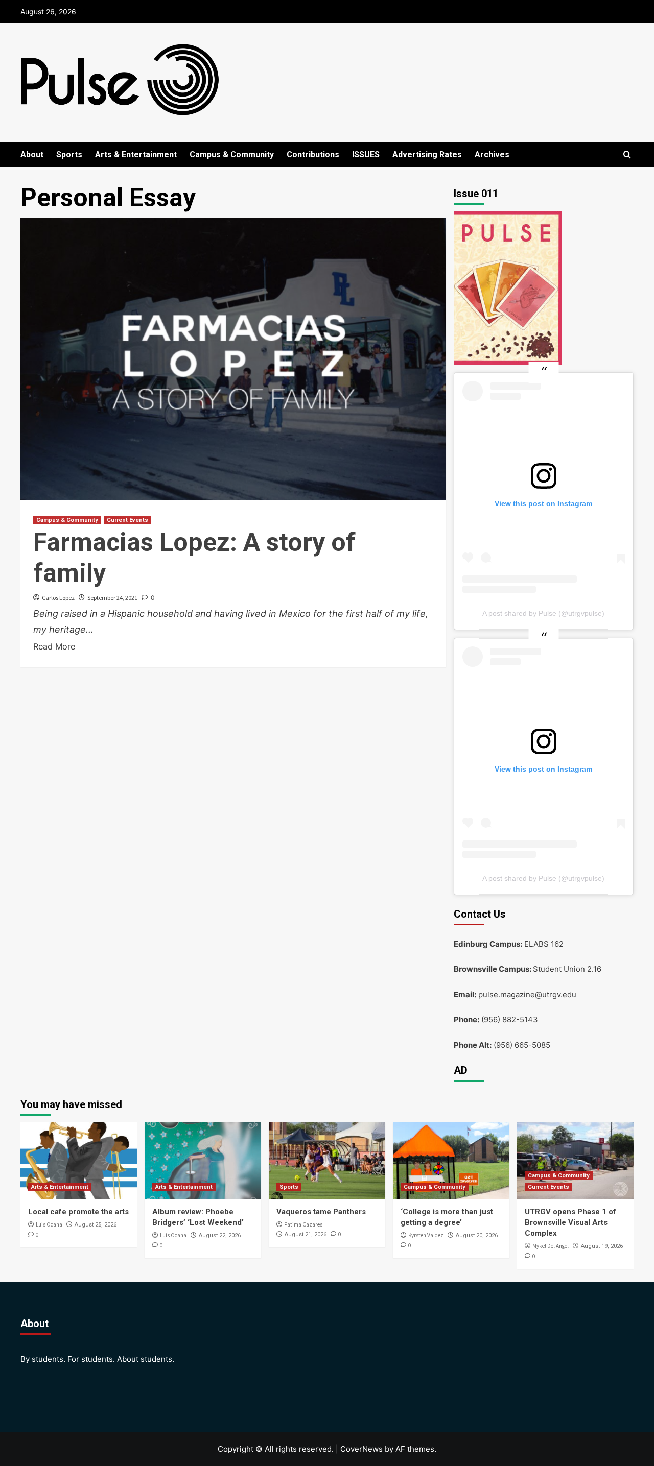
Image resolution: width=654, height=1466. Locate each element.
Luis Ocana (49, 1224)
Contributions (313, 154)
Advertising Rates (427, 154)
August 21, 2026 (305, 1234)
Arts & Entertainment (136, 154)
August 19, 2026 (602, 1246)
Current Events (127, 520)
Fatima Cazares (303, 1224)
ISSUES (366, 154)
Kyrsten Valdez (425, 1235)
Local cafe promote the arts (78, 1211)
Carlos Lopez (58, 598)
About (31, 154)
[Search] (627, 155)
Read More (54, 646)
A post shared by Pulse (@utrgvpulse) (543, 613)
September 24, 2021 (112, 598)
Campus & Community (232, 154)
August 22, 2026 (220, 1235)
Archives (492, 154)
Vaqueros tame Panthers (321, 1211)
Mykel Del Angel (550, 1245)
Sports (69, 154)
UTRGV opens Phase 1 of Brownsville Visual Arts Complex (570, 1222)
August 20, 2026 (477, 1235)
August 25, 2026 (95, 1224)
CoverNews (361, 1449)
